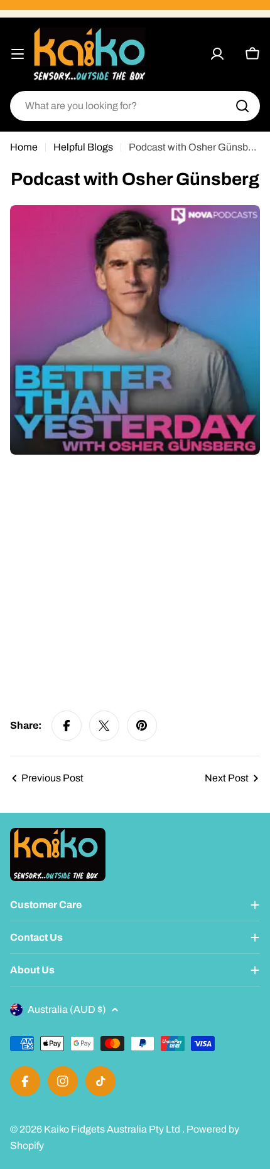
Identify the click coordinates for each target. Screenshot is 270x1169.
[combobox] (135, 106)
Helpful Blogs (83, 147)
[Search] (242, 106)
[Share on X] (104, 726)
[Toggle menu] (17, 53)
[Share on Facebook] (66, 726)
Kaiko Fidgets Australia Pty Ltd (113, 1129)
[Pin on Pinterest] (142, 726)
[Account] (217, 53)
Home (24, 147)
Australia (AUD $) (67, 1009)
